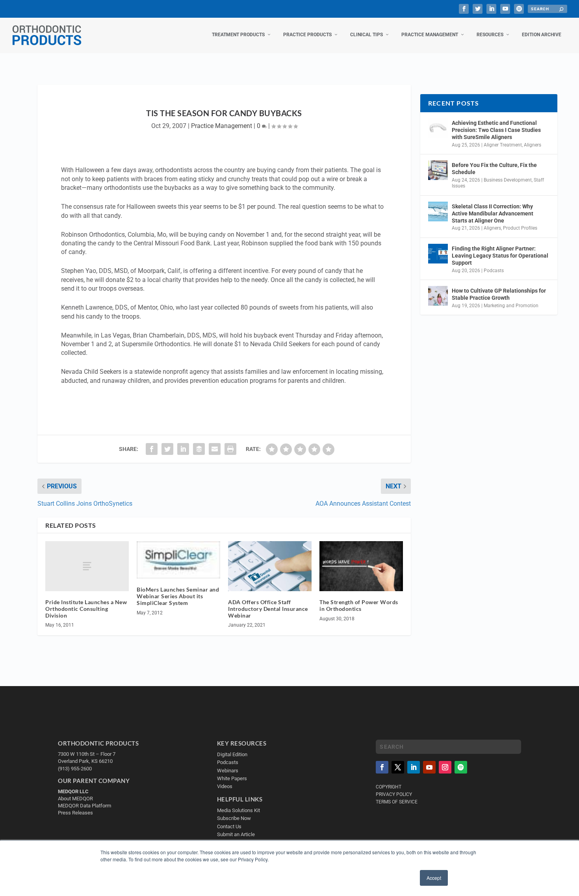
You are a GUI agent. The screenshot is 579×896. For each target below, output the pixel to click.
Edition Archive (541, 34)
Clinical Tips (366, 34)
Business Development (508, 180)
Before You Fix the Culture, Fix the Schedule (494, 168)
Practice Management (429, 34)
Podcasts (494, 270)
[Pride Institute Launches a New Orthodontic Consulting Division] (87, 566)
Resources (490, 34)
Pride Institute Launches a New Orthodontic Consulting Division (86, 609)
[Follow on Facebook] (382, 767)
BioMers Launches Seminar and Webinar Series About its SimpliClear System (178, 596)
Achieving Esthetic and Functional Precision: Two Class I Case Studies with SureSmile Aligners (496, 130)
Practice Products (307, 34)
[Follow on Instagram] (445, 767)
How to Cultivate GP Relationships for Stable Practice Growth (499, 294)
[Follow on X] (398, 767)
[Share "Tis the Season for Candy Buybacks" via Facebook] (152, 449)
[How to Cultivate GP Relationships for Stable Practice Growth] (438, 296)
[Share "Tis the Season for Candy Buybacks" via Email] (215, 449)
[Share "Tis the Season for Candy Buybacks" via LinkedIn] (183, 449)
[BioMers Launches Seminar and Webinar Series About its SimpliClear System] (178, 560)
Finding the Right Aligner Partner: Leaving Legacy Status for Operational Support (500, 255)
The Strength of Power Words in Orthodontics (358, 605)
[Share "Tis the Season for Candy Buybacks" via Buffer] (199, 449)
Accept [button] (434, 877)
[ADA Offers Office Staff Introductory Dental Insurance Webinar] (270, 566)
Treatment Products (238, 34)
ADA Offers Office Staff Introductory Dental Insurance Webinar (268, 609)
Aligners (532, 145)
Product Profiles (520, 228)
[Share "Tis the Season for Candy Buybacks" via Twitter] (167, 449)
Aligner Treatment (503, 145)
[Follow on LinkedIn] (413, 767)
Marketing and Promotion (511, 305)
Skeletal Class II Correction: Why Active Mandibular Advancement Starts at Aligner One (492, 213)
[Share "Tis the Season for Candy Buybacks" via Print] (230, 449)
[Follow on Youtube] (429, 767)
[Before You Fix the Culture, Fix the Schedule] (438, 170)
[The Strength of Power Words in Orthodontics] (361, 566)
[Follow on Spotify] (461, 767)
